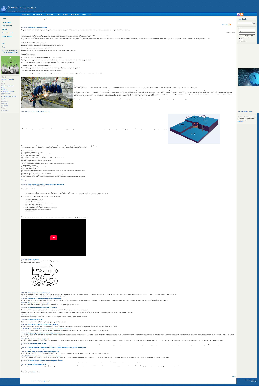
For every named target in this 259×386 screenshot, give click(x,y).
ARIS (3, 98)
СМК (3, 77)
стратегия (4, 105)
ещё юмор (240, 121)
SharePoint (4, 101)
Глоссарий (4, 29)
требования (5, 112)
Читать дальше (25, 180)
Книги (3, 43)
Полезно (84, 14)
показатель (4, 110)
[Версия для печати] (246, 19)
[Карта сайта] (244, 19)
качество (4, 89)
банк (2, 95)
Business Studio (50, 14)
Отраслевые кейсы (38, 14)
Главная (24, 19)
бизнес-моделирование (8, 96)
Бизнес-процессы (26, 14)
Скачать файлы (6, 22)
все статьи (225, 24)
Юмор (3, 47)
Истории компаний (7, 36)
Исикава (4, 100)
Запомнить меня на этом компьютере (247, 36)
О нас (90, 14)
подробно (240, 111)
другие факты (248, 111)
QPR (3, 88)
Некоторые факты (7, 25)
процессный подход (7, 91)
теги (239, 19)
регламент (4, 107)
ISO (2, 81)
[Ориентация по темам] (242, 19)
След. (34, 372)
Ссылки (4, 40)
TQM (3, 108)
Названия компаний (7, 32)
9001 (3, 84)
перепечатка (46, 381)
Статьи (4, 18)
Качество (65, 14)
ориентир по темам (36, 381)
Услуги (58, 14)
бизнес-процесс (7, 86)
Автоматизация (75, 14)
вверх (233, 376)
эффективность (6, 93)
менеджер (4, 103)
